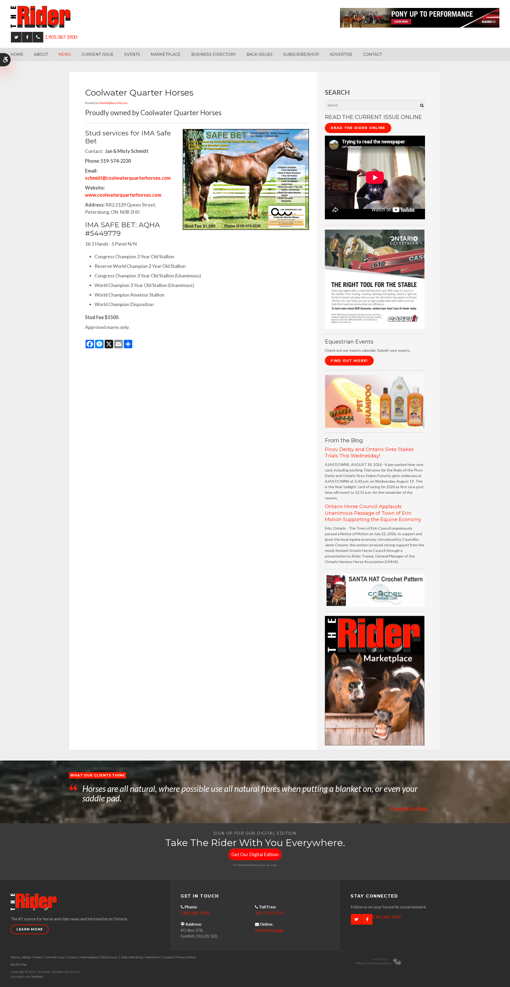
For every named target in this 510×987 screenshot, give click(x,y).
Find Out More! (349, 360)
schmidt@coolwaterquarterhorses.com (128, 178)
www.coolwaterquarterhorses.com (123, 195)
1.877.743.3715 (269, 913)
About (41, 54)
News (64, 54)
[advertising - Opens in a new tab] (374, 401)
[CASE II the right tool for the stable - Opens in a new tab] (374, 279)
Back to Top (19, 964)
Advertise (341, 54)
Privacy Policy (186, 957)
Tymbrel (37, 977)
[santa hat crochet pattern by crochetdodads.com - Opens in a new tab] (374, 589)
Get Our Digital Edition (255, 854)
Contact (372, 54)
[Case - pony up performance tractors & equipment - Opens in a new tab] (419, 17)
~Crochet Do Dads (408, 809)
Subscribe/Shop (301, 54)
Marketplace (166, 54)
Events (132, 54)
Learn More (29, 929)
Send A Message (269, 930)
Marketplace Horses (113, 103)
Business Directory (213, 54)
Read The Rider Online (358, 128)
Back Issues (259, 54)
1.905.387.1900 (61, 37)
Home (17, 54)
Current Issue (98, 54)
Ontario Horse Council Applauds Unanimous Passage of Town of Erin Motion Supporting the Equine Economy (373, 513)
